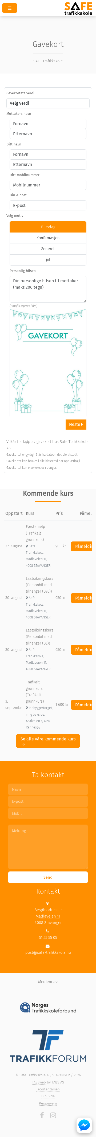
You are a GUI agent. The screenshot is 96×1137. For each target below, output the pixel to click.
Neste (75, 424)
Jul (48, 260)
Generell (48, 248)
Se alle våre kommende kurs (48, 738)
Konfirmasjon (48, 237)
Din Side (48, 1096)
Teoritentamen (48, 1089)
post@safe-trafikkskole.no (48, 952)
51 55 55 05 (48, 937)
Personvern (48, 1103)
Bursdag (48, 227)
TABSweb (39, 1082)
